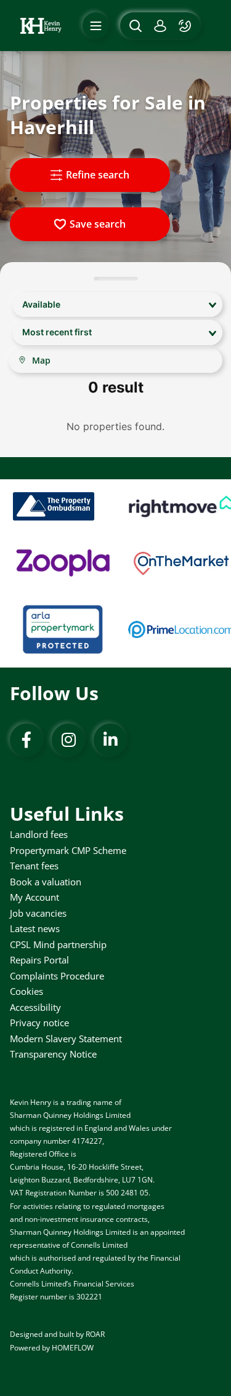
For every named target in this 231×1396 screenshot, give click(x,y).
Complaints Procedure (57, 976)
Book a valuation (45, 881)
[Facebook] (26, 740)
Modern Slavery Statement (66, 1038)
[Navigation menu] (96, 25)
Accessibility (35, 1007)
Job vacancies (38, 913)
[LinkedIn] (110, 740)
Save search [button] (98, 224)
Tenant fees (34, 866)
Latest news (35, 928)
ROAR (95, 1334)
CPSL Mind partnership (58, 944)
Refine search (97, 174)
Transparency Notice (53, 1054)
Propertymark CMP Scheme (68, 850)
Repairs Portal (39, 960)
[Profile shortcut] (160, 25)
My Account (34, 897)
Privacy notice (39, 1022)
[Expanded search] (134, 25)
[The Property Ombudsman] (53, 506)
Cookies (26, 991)
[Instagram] (68, 740)
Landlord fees (39, 834)
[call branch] (186, 25)
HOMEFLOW (73, 1347)
